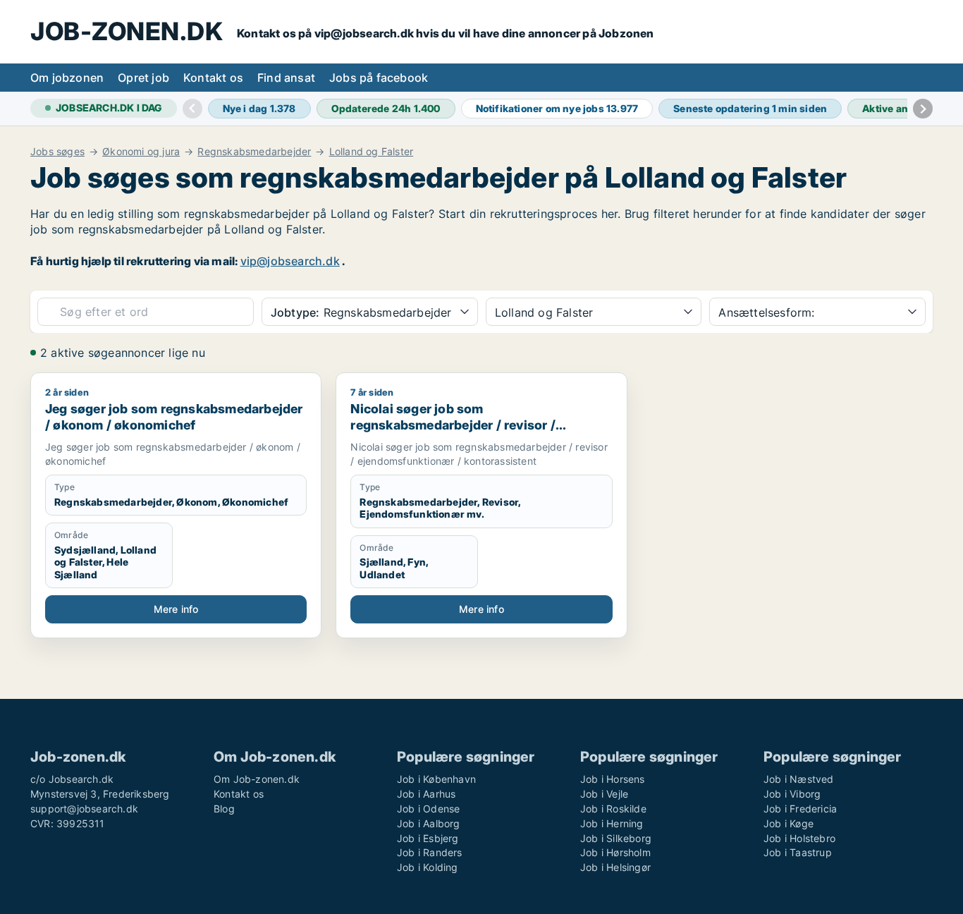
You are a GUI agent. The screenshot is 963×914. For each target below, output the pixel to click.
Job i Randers (429, 852)
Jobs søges (57, 151)
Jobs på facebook (378, 78)
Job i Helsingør (615, 867)
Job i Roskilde (613, 809)
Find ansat (286, 78)
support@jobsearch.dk (84, 809)
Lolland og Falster (371, 151)
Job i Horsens (612, 779)
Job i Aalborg (428, 823)
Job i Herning (612, 823)
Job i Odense (428, 809)
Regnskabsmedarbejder (254, 151)
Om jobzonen (67, 78)
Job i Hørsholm (615, 852)
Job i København (436, 779)
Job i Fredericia (800, 809)
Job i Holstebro (799, 838)
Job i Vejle (604, 794)
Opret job (143, 78)
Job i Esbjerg (428, 838)
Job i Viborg (792, 794)
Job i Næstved (798, 779)
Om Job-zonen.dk (257, 779)
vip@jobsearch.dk (290, 261)
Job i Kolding (427, 867)
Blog (224, 809)
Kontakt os (213, 78)
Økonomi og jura (141, 151)
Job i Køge (788, 823)
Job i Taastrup (797, 852)
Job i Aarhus (426, 794)
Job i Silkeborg (615, 838)
